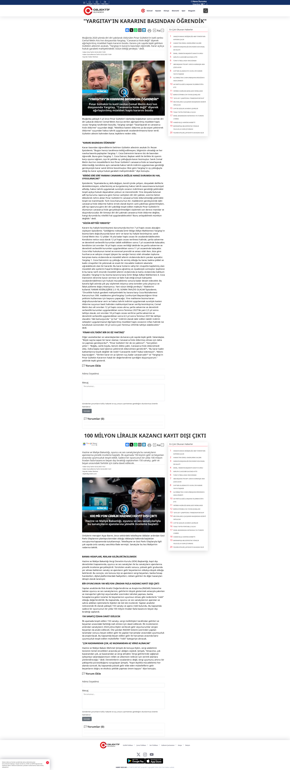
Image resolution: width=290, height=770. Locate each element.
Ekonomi (175, 11)
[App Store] (154, 761)
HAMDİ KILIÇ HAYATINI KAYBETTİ (184, 122)
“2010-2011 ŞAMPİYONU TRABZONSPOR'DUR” (188, 98)
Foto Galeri (97, 4)
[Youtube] (152, 754)
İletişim (187, 745)
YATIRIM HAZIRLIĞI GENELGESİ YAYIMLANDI (188, 91)
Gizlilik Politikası (128, 745)
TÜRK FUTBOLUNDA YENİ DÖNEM (184, 61)
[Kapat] (47, 762)
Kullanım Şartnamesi (167, 745)
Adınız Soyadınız (90, 373)
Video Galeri (104, 4)
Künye (180, 745)
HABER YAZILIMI (121, 767)
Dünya (166, 11)
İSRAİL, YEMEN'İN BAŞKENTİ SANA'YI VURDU (188, 53)
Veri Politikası (154, 745)
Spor (183, 11)
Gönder (87, 411)
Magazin (191, 11)
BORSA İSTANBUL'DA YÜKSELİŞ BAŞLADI (186, 95)
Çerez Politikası (141, 745)
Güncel (149, 11)
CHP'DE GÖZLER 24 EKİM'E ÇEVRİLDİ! (185, 108)
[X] (138, 754)
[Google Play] (136, 761)
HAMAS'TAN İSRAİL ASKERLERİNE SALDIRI (187, 43)
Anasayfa (89, 4)
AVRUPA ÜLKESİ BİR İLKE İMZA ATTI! (185, 57)
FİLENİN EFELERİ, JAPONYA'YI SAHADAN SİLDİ (188, 133)
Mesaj (85, 382)
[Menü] (84, 3)
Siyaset (158, 11)
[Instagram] (145, 754)
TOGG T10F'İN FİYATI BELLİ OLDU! (184, 112)
